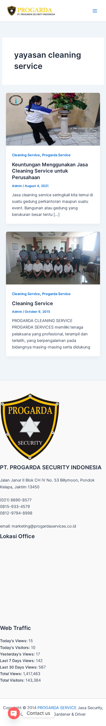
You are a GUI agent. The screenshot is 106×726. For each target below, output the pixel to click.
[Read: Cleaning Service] (53, 257)
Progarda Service (56, 155)
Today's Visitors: (15, 647)
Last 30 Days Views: (19, 667)
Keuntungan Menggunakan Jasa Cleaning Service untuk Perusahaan (50, 170)
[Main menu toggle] (95, 11)
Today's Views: (14, 640)
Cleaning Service (26, 155)
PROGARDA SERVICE (57, 707)
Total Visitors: (13, 680)
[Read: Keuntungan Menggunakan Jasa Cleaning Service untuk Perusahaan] (53, 119)
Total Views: (11, 673)
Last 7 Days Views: (18, 660)
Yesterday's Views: (18, 654)
